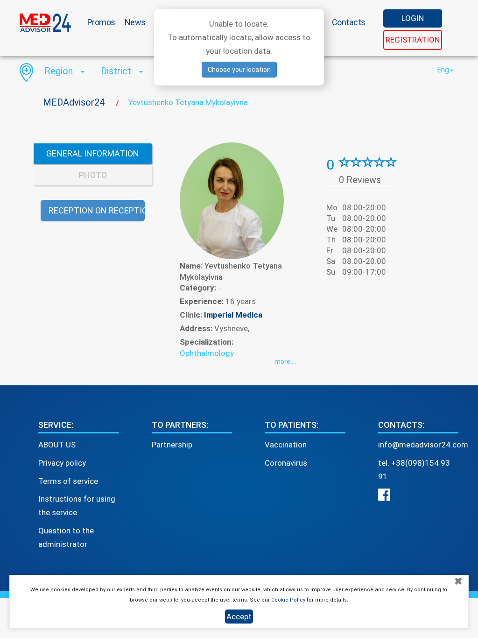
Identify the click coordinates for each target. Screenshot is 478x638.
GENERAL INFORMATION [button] (92, 153)
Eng (443, 69)
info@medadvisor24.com (423, 444)
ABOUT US (57, 444)
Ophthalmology (207, 353)
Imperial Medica (233, 314)
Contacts (349, 22)
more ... (285, 361)
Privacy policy (62, 463)
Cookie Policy (288, 600)
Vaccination (286, 444)
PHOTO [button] (93, 175)
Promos (101, 22)
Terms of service (68, 481)
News (135, 22)
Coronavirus (286, 463)
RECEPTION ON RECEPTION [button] (97, 210)
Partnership (172, 444)
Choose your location (239, 69)
